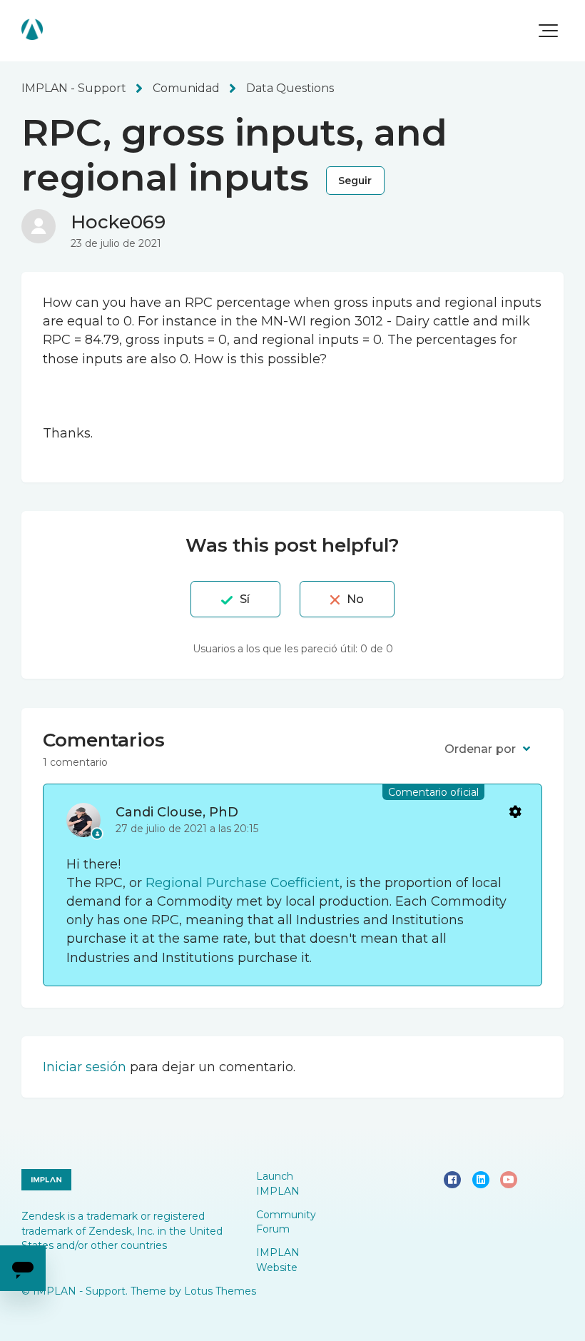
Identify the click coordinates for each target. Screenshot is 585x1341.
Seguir (355, 180)
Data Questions (290, 88)
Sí (245, 599)
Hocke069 (118, 222)
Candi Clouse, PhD (177, 812)
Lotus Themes (220, 1291)
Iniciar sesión (84, 1067)
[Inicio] (32, 29)
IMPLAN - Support (73, 88)
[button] (548, 31)
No (355, 599)
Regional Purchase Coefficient (243, 883)
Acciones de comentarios (514, 811)
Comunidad (186, 88)
